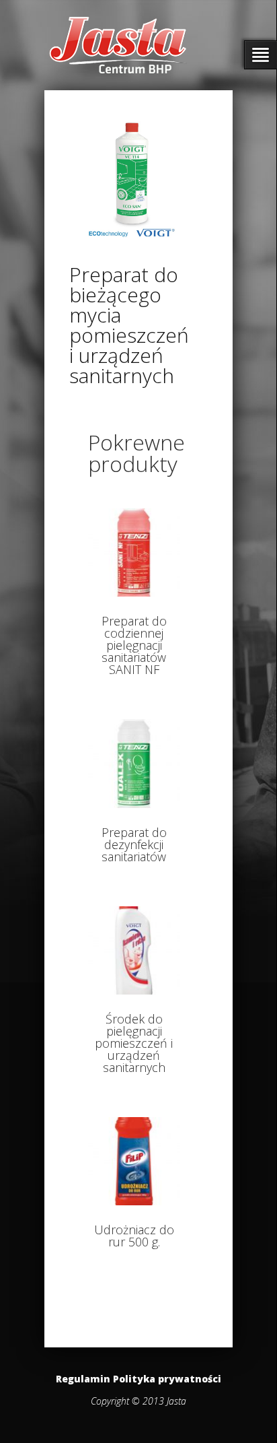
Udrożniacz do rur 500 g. (134, 1235)
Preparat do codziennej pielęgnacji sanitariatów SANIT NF (134, 645)
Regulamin (83, 1378)
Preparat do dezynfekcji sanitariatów (134, 844)
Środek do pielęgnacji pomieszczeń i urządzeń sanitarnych (134, 1043)
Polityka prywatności (167, 1378)
